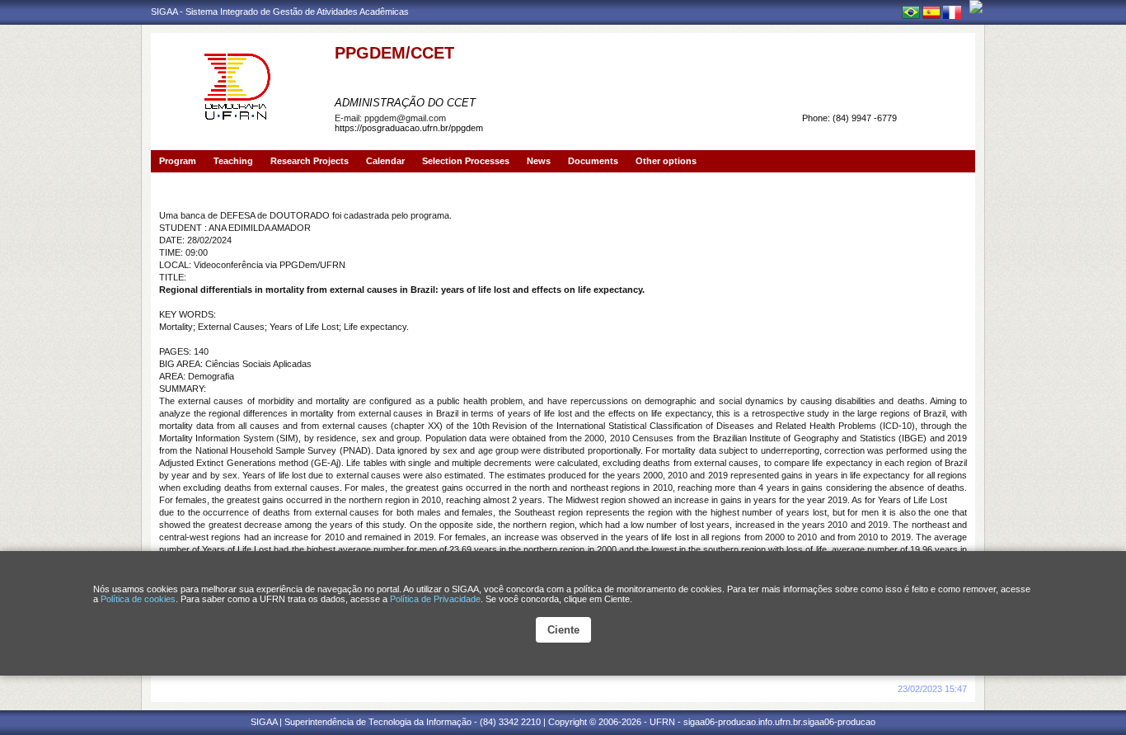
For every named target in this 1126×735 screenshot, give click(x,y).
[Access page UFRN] (976, 6)
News (539, 161)
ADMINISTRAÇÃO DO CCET (405, 103)
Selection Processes (465, 161)
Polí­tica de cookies (138, 599)
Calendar (385, 161)
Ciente (563, 630)
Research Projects (309, 161)
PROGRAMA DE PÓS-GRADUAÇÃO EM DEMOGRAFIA (503, 77)
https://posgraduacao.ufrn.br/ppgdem (409, 128)
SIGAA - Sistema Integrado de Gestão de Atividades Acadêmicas (280, 11)
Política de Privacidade (435, 599)
